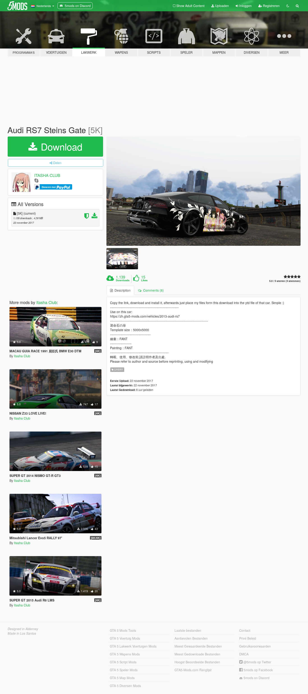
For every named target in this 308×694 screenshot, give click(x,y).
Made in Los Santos (22, 633)
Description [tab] (122, 290)
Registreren (271, 5)
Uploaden (221, 5)
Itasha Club (46, 302)
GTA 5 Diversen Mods (125, 685)
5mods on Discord (256, 677)
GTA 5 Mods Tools (123, 630)
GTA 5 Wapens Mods (125, 654)
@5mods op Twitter (257, 662)
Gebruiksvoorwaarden (255, 646)
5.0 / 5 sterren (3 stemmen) (285, 281)
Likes (144, 280)
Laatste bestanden (188, 630)
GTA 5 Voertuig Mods (125, 638)
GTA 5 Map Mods (122, 677)
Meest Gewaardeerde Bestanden (198, 646)
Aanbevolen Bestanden (191, 638)
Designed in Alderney (23, 629)
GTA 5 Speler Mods (124, 670)
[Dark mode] (287, 5)
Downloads (122, 280)
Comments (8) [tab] (152, 290)
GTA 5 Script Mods (123, 662)
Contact (244, 630)
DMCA (243, 654)
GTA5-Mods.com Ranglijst (193, 670)
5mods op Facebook (258, 670)
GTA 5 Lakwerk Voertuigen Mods (133, 646)
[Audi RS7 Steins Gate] (203, 191)
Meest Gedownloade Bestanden (197, 654)
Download (60, 146)
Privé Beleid (247, 638)
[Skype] (36, 180)
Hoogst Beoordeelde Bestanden (197, 662)
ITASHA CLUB (47, 175)
